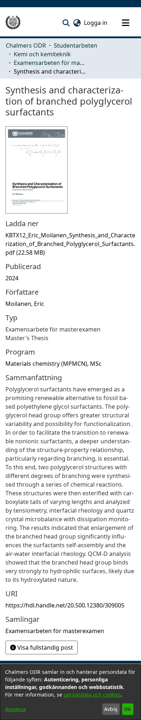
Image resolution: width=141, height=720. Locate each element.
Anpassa (15, 709)
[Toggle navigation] (125, 23)
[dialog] (70, 692)
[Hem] (13, 23)
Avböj (111, 709)
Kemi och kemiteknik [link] (42, 54)
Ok (127, 709)
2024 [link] (11, 278)
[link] (70, 243)
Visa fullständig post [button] (44, 647)
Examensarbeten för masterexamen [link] (50, 63)
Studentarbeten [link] (75, 45)
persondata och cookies (92, 694)
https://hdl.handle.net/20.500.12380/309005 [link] (64, 605)
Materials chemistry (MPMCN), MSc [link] (53, 364)
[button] (65, 22)
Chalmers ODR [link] (26, 45)
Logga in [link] (96, 23)
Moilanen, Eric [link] (24, 304)
